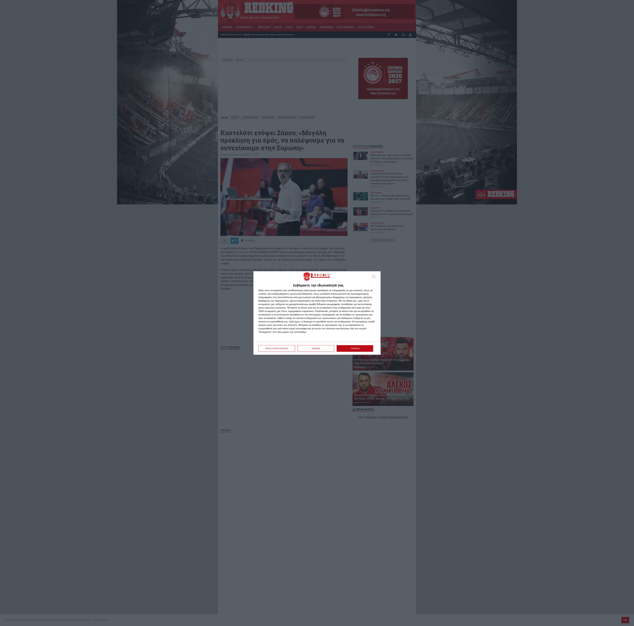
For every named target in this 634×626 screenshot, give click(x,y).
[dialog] (317, 313)
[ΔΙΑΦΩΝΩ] (374, 277)
